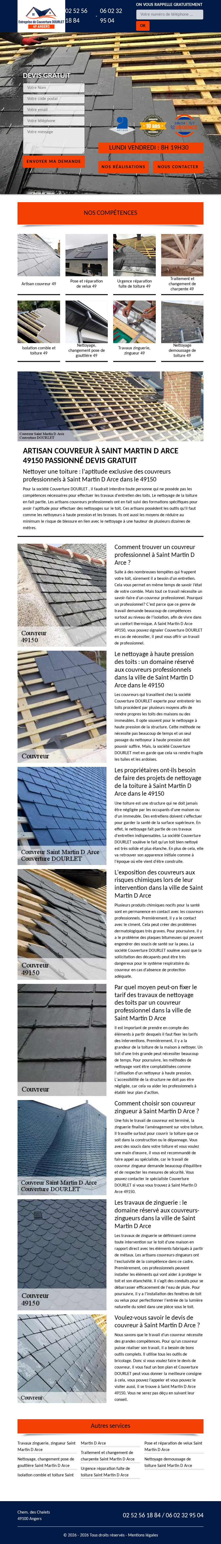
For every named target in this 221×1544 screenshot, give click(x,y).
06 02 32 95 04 (111, 16)
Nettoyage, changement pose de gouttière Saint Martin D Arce (46, 1462)
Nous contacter (178, 167)
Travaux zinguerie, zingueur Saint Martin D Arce (46, 1446)
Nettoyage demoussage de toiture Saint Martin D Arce (168, 1462)
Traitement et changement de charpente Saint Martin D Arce (107, 1456)
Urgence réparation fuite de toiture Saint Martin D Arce (105, 1472)
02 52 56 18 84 (76, 16)
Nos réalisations (124, 167)
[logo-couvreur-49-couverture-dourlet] (41, 16)
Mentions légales (143, 1535)
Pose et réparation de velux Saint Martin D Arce (173, 1446)
